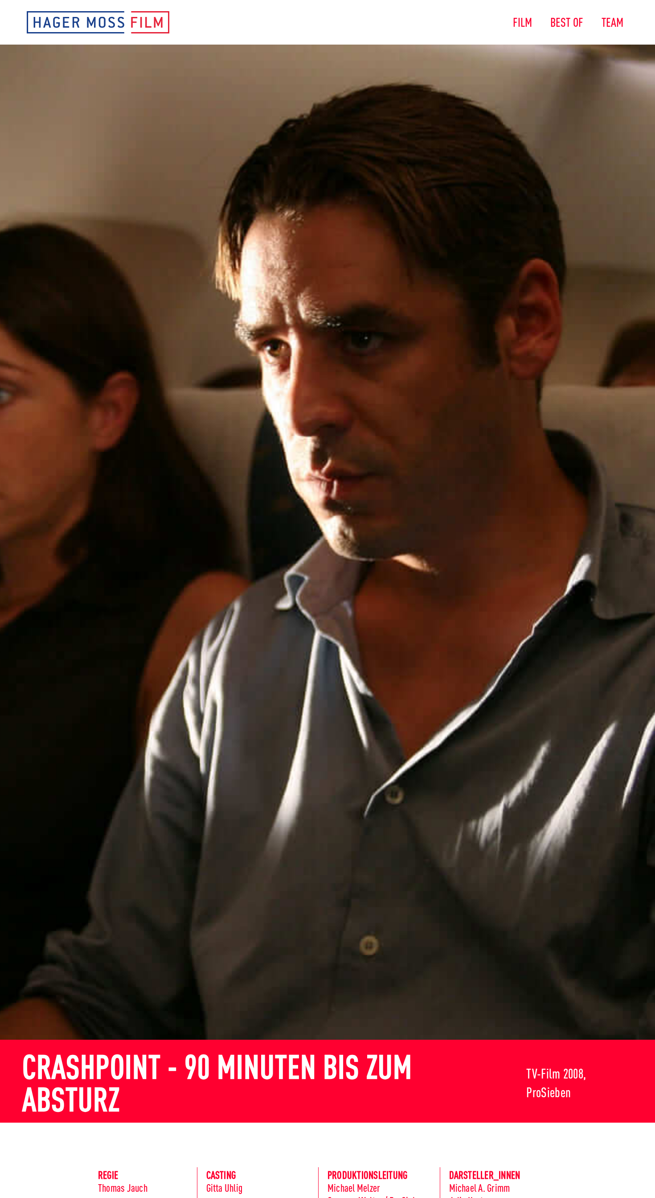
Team (613, 21)
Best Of (567, 21)
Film (522, 21)
